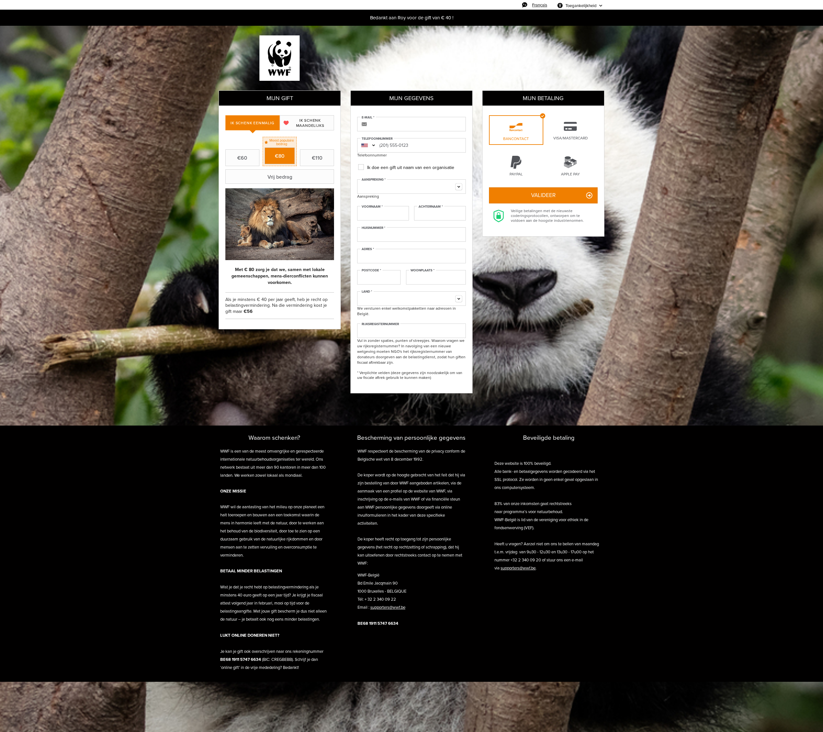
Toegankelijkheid (581, 5)
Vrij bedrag (279, 176)
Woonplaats (423, 270)
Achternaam (431, 207)
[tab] (252, 122)
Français (539, 5)
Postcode (371, 270)
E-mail (368, 117)
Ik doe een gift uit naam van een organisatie (410, 167)
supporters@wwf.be (387, 607)
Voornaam (372, 207)
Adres (368, 249)
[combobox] (364, 145)
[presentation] (252, 123)
